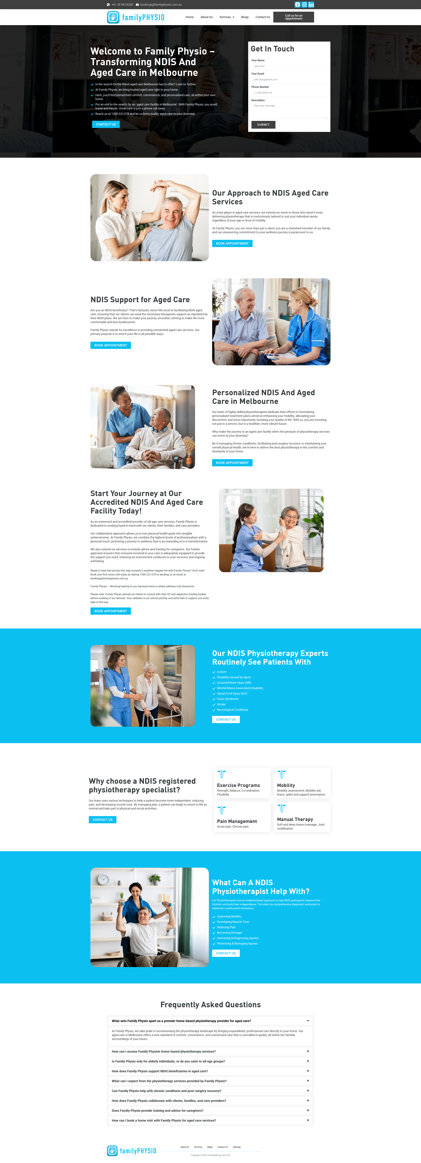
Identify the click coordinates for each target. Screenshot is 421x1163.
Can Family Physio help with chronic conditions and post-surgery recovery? (166, 1091)
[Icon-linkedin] (311, 5)
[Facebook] (298, 5)
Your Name (258, 60)
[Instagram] (304, 5)
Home (190, 17)
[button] (210, 1021)
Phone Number (260, 87)
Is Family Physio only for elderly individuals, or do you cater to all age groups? (168, 1061)
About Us (207, 17)
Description (258, 100)
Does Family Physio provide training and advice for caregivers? (157, 1111)
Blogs (245, 17)
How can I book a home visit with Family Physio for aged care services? (164, 1120)
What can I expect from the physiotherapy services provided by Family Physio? (169, 1081)
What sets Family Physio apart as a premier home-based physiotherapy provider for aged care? (181, 1021)
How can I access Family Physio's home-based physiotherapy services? (164, 1051)
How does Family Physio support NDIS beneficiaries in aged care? (160, 1071)
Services (225, 17)
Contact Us (263, 17)
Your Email (257, 73)
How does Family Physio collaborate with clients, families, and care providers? (169, 1101)
